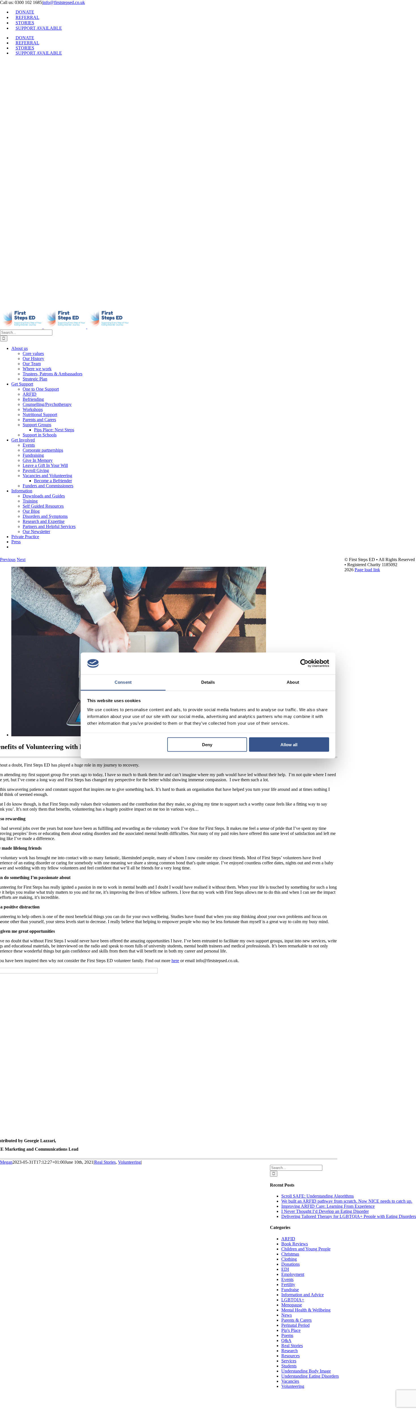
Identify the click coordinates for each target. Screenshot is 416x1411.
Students (289, 1366)
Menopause (291, 1304)
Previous (8, 559)
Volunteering (129, 1162)
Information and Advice (302, 1294)
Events (287, 1279)
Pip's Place (291, 1330)
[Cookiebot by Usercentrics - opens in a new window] (304, 663)
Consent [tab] (123, 681)
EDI (285, 1269)
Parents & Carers (296, 1320)
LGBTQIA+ (292, 1299)
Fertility (288, 1284)
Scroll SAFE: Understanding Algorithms (317, 1196)
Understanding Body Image (306, 1371)
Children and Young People (306, 1248)
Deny (207, 744)
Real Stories (105, 1162)
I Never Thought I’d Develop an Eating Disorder (325, 1211)
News (286, 1315)
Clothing (289, 1259)
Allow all (288, 744)
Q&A (286, 1340)
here (175, 960)
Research (289, 1350)
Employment (292, 1274)
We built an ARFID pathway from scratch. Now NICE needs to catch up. (346, 1201)
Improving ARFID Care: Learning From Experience (328, 1206)
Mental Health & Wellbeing (306, 1310)
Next (21, 559)
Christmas (290, 1254)
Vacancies (290, 1381)
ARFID (288, 1238)
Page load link (367, 569)
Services (288, 1360)
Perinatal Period (295, 1325)
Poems (287, 1335)
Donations (290, 1264)
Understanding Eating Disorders (310, 1376)
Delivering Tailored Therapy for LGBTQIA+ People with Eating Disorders (348, 1216)
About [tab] (293, 681)
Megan (6, 1162)
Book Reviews (294, 1243)
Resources (290, 1355)
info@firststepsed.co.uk (64, 2)
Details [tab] (208, 681)
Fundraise (290, 1289)
